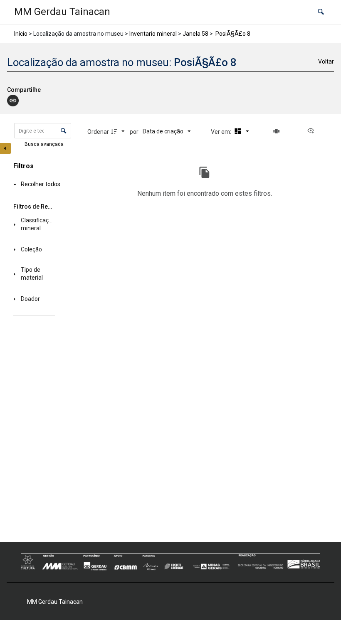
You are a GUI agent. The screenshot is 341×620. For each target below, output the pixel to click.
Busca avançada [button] (45, 144)
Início (20, 33)
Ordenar (98, 131)
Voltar (326, 61)
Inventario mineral (153, 33)
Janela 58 (195, 33)
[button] (321, 12)
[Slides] (278, 131)
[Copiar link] (13, 100)
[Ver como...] (313, 131)
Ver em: (221, 131)
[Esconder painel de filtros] (5, 148)
